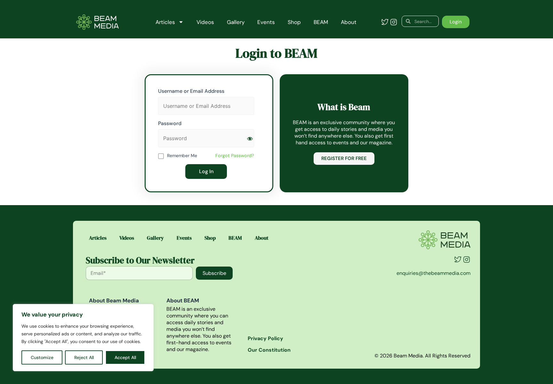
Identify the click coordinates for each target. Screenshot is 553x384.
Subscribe (214, 273)
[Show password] (250, 139)
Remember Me (182, 155)
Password (169, 123)
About (349, 22)
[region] (83, 337)
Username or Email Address (191, 91)
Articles (165, 22)
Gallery (235, 22)
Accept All (125, 357)
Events (266, 22)
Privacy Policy (265, 338)
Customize (42, 357)
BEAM (321, 22)
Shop (294, 22)
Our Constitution (269, 350)
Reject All (84, 357)
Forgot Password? (234, 155)
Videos (205, 22)
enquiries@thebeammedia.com (433, 273)
